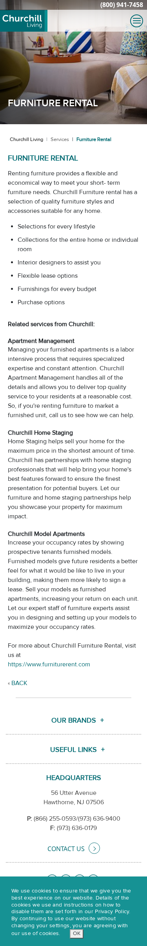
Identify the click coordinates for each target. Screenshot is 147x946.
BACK (19, 683)
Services (60, 139)
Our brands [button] (73, 720)
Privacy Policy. (113, 911)
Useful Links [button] (73, 749)
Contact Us (66, 848)
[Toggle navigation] (136, 20)
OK (76, 933)
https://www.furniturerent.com (49, 664)
